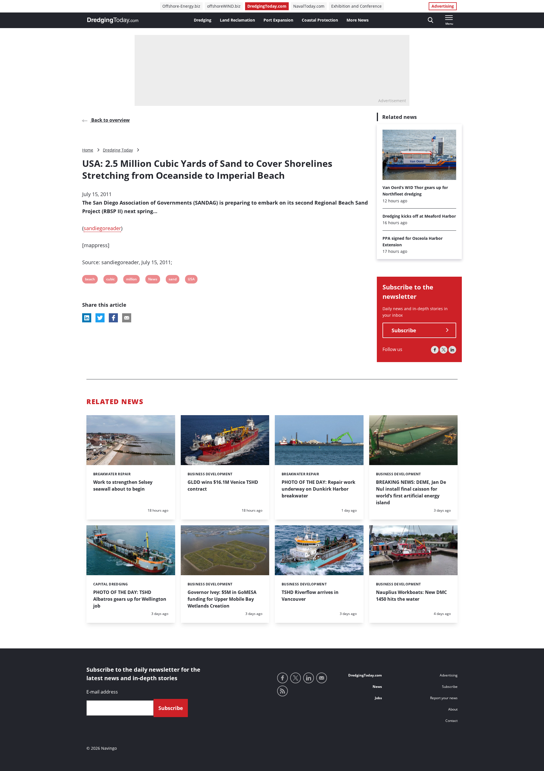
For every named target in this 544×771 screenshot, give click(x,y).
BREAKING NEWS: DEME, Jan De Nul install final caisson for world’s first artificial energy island (411, 492)
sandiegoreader (102, 228)
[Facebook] (435, 350)
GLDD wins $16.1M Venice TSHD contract (223, 485)
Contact (451, 720)
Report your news (444, 698)
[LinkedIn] (452, 350)
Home (87, 150)
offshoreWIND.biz (224, 6)
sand (172, 279)
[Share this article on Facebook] (113, 317)
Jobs (378, 698)
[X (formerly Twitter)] (443, 350)
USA (191, 279)
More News (358, 20)
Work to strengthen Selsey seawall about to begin (122, 485)
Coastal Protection (320, 20)
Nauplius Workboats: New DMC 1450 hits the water (411, 595)
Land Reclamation (237, 20)
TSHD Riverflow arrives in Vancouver (310, 595)
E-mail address (102, 692)
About (453, 709)
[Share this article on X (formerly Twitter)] (100, 317)
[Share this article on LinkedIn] (86, 317)
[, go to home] (112, 20)
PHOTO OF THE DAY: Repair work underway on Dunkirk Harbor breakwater (318, 489)
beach (90, 279)
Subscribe (404, 330)
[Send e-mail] (321, 678)
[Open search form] (430, 20)
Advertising (443, 6)
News (152, 279)
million (131, 279)
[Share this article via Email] (126, 317)
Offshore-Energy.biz (181, 6)
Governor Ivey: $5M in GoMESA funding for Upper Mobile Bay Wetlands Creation (222, 599)
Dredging (202, 20)
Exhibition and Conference (356, 6)
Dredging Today (118, 150)
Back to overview (110, 120)
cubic (110, 279)
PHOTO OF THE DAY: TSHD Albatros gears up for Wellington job (129, 599)
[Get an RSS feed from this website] (282, 691)
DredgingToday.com (266, 6)
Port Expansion (278, 20)
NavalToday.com (308, 6)
